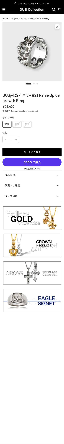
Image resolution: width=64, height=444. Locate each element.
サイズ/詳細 (12, 195)
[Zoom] (57, 26)
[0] (59, 9)
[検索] (53, 9)
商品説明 (10, 174)
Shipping (15, 111)
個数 (4, 132)
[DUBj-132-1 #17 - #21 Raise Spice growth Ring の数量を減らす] (5, 139)
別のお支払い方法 (32, 168)
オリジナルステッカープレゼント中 (34, 3)
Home (5, 18)
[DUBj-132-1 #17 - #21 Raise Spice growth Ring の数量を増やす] (16, 139)
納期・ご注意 (12, 185)
